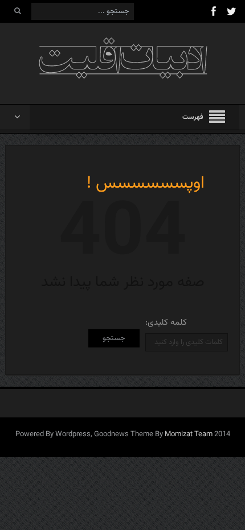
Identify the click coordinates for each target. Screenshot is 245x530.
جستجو (114, 338)
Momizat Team (189, 434)
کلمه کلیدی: (166, 322)
